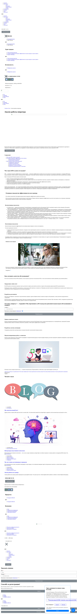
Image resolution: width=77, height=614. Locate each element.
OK (4, 94)
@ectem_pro (55, 369)
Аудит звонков (9, 456)
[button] (39, 14)
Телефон (6, 307)
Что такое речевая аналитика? (49, 371)
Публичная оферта (10, 528)
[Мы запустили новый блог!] (32, 405)
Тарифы (4, 601)
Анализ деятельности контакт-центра (36, 371)
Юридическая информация (12, 510)
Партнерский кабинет (11, 512)
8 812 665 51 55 (5, 29)
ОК (6, 17)
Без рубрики (9, 408)
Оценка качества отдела (11, 458)
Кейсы (4, 594)
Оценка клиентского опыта (14, 164)
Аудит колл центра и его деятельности (12, 371)
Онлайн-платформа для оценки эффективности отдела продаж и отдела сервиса (22, 53)
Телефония (9, 459)
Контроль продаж (10, 457)
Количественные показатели (14, 159)
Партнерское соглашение (11, 529)
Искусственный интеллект (12, 448)
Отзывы (5, 10)
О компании (6, 9)
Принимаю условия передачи (13, 311)
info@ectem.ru (21, 484)
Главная (5, 2)
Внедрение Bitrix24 (11, 497)
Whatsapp (8, 18)
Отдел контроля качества (12, 52)
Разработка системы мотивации (15, 165)
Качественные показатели (14, 160)
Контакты (6, 12)
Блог (5, 11)
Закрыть (57, 610)
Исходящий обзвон (11, 39)
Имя (2, 570)
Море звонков (8, 7)
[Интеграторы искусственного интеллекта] (33, 445)
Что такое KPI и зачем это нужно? (13, 157)
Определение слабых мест (14, 162)
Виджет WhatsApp (10, 54)
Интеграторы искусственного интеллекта (15, 450)
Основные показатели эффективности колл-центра (16, 158)
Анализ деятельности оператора (61, 371)
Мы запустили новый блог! (11, 410)
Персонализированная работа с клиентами (17, 166)
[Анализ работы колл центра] (8, 465)
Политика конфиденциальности (13, 527)
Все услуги (6, 3)
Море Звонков (6, 96)
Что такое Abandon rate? (24, 371)
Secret (7, 8)
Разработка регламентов (13, 163)
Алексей (57, 604)
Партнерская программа (12, 511)
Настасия (63, 604)
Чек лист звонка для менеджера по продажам (16, 462)
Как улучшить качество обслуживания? (14, 161)
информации (18, 311)
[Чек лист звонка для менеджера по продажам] (8, 453)
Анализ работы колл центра (12, 472)
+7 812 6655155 (8, 541)
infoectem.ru (7, 87)
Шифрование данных (11, 71)
